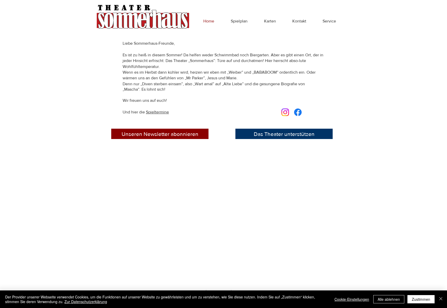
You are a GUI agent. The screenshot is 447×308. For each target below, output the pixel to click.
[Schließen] (441, 299)
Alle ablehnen (389, 299)
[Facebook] (298, 112)
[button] (239, 21)
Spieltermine (157, 112)
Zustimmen (421, 299)
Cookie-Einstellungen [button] (351, 299)
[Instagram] (285, 112)
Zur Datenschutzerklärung (85, 301)
